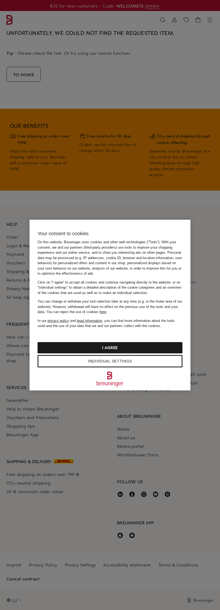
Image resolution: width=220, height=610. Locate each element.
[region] (110, 305)
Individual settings (110, 361)
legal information (89, 321)
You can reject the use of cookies (76, 312)
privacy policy (58, 321)
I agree (110, 347)
